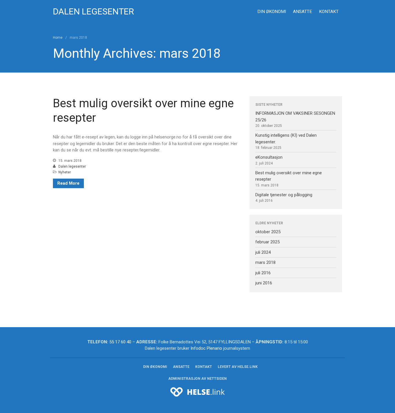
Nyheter (64, 172)
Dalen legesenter (93, 11)
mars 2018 (265, 262)
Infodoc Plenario (206, 348)
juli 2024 (263, 252)
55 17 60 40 (120, 342)
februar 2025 (267, 242)
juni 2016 (263, 283)
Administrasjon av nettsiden (197, 379)
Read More (68, 183)
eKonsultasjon (269, 157)
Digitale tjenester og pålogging (283, 194)
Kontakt (329, 11)
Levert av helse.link (238, 367)
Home (57, 38)
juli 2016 (263, 272)
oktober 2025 (267, 231)
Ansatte (302, 11)
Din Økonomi (271, 11)
